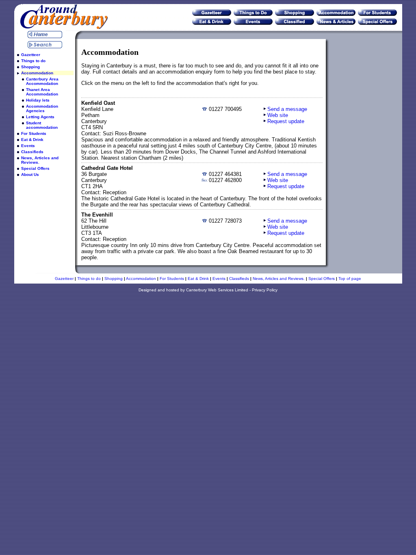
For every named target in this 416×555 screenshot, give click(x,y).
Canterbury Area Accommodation (42, 81)
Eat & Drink (32, 139)
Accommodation (37, 73)
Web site (277, 115)
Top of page (349, 278)
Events (28, 145)
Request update (285, 121)
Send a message (287, 109)
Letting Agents (40, 117)
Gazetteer (30, 54)
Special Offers (35, 168)
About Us (30, 174)
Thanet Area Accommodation (42, 91)
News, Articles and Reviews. (39, 160)
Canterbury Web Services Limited (217, 290)
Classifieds (32, 152)
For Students (33, 133)
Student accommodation (42, 125)
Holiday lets (38, 100)
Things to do (33, 61)
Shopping (30, 67)
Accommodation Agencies (42, 108)
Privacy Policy (264, 290)
